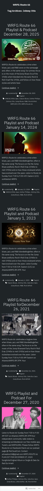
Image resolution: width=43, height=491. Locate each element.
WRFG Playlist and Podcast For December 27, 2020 (21, 398)
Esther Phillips (35, 99)
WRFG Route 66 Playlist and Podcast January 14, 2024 (21, 123)
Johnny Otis (10, 101)
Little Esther (20, 482)
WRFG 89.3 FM (15, 104)
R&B (26, 101)
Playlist (21, 96)
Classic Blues (24, 99)
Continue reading (9, 87)
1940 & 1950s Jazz (11, 99)
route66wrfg (12, 93)
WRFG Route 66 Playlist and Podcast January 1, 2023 (21, 214)
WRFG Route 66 (21, 4)
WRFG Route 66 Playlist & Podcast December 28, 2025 (21, 30)
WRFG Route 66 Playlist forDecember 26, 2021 (21, 304)
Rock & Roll (32, 101)
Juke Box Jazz (32, 283)
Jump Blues (19, 101)
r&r (26, 482)
